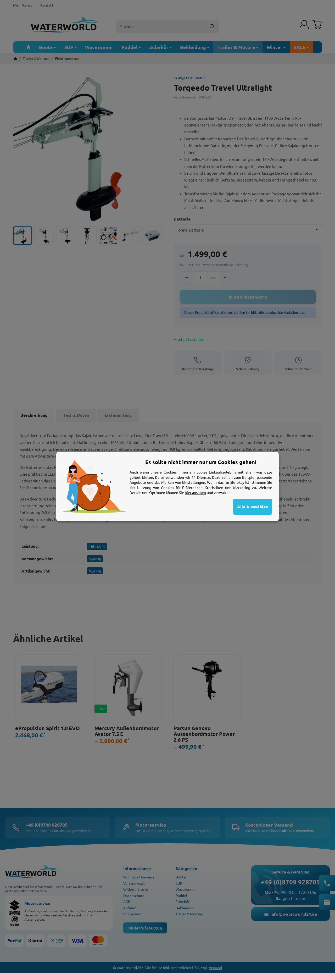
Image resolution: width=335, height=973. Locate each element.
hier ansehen (195, 492)
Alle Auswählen (252, 506)
